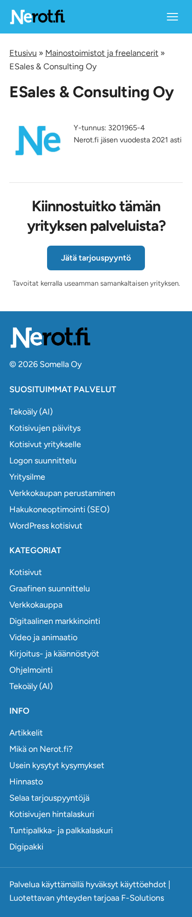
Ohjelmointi (31, 670)
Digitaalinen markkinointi (54, 621)
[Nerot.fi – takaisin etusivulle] (37, 16)
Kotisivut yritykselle (45, 444)
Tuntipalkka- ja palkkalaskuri (61, 830)
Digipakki (26, 847)
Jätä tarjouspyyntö (96, 257)
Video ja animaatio (43, 637)
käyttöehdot (143, 884)
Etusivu (23, 53)
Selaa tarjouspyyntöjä (49, 798)
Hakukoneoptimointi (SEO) (59, 509)
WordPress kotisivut (45, 526)
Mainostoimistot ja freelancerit (101, 53)
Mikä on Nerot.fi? (41, 749)
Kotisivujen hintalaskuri (51, 814)
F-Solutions (142, 898)
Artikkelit (26, 733)
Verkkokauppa (35, 605)
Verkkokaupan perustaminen (62, 493)
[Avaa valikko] (172, 17)
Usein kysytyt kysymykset (56, 765)
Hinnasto (26, 781)
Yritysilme (27, 477)
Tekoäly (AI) (31, 412)
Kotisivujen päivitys (45, 428)
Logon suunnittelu (42, 460)
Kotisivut (25, 572)
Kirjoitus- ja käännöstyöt (54, 654)
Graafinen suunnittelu (49, 588)
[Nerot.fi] (96, 337)
